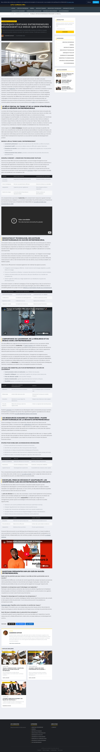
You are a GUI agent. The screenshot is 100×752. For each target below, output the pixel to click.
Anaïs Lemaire (6, 677)
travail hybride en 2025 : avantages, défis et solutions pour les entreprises (13, 669)
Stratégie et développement (66, 60)
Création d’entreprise (22, 8)
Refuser (89, 2)
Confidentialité (54, 750)
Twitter (12, 623)
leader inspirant (28, 345)
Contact (54, 727)
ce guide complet (26, 474)
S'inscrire (65, 31)
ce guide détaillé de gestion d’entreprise (26, 413)
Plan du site (60, 750)
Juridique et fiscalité (68, 8)
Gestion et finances (41, 8)
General (32, 8)
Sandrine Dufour (15, 632)
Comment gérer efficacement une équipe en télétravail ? (13, 699)
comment (30, 170)
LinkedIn (30, 623)
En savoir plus (70, 2)
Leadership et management (22, 13)
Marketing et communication (66, 58)
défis (33, 102)
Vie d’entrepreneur (69, 63)
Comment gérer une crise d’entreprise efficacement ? (37, 669)
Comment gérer (5, 605)
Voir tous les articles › (15, 643)
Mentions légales (46, 750)
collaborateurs (28, 424)
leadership (12, 88)
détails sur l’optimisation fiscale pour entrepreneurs (37, 287)
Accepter (96, 2)
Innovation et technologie (54, 8)
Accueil (13, 8)
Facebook (21, 623)
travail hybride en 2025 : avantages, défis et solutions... (68, 74)
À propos (39, 750)
